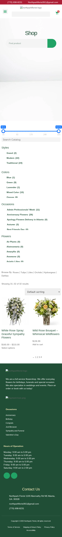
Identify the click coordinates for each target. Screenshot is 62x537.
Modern (13, 158)
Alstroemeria (15, 246)
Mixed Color (15, 192)
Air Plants (13, 241)
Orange (12, 197)
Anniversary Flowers (20, 214)
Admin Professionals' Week (23, 209)
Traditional (14, 163)
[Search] (51, 43)
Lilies (30, 272)
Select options (8, 348)
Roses (16, 272)
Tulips (23, 272)
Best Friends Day (17, 229)
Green (11, 182)
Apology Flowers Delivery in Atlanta (27, 219)
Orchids (38, 272)
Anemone (13, 256)
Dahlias (5, 275)
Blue (11, 177)
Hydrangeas (49, 272)
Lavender (13, 187)
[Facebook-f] (7, 475)
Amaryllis (13, 251)
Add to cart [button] (38, 344)
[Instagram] (14, 475)
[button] (5, 11)
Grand (12, 153)
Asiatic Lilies (15, 261)
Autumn (13, 224)
